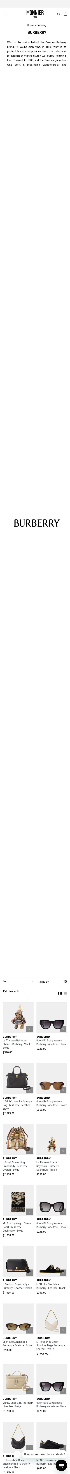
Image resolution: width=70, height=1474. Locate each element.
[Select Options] (63, 1272)
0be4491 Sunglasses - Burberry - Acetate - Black (51, 1042)
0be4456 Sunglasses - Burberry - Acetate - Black (51, 1225)
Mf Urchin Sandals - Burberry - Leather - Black (51, 1286)
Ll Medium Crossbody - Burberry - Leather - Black (17, 1286)
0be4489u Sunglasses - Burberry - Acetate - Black (51, 1404)
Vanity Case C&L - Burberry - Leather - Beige (18, 1404)
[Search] (58, 13)
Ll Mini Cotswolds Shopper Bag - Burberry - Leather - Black (18, 1105)
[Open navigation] (5, 14)
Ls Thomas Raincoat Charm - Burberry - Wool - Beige (17, 1044)
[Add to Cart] (29, 1029)
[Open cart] (65, 14)
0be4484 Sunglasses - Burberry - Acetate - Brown (51, 1103)
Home (30, 25)
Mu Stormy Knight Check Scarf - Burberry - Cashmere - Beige (17, 1227)
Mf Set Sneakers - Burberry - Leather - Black (51, 1462)
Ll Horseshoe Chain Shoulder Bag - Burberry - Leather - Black (17, 1464)
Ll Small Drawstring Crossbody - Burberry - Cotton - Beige (15, 1166)
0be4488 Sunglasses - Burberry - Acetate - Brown (18, 1343)
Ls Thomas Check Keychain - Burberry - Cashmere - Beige (48, 1166)
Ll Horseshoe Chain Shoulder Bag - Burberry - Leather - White (50, 1345)
